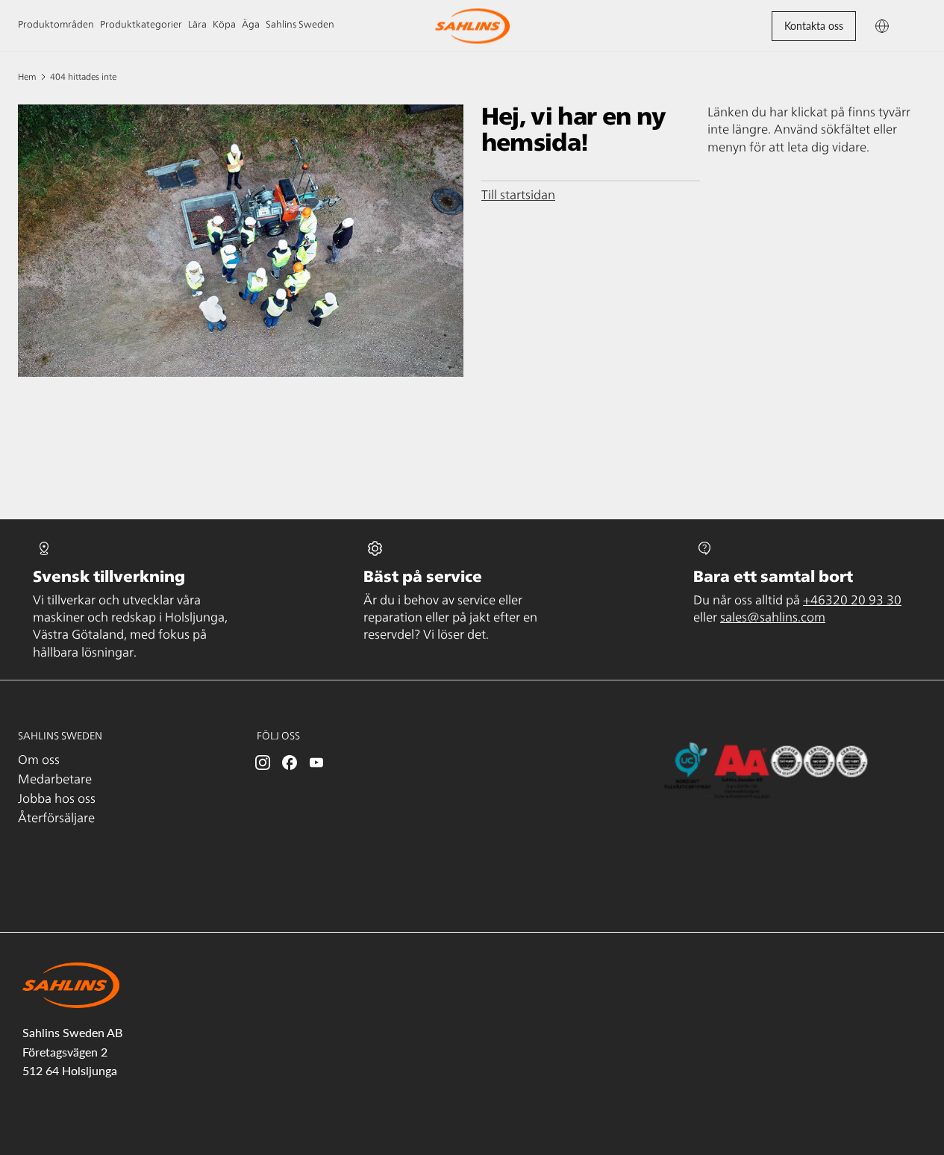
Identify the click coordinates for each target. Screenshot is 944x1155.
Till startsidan (518, 195)
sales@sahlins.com (772, 618)
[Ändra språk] (882, 25)
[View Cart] (912, 25)
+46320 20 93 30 (852, 601)
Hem (27, 76)
